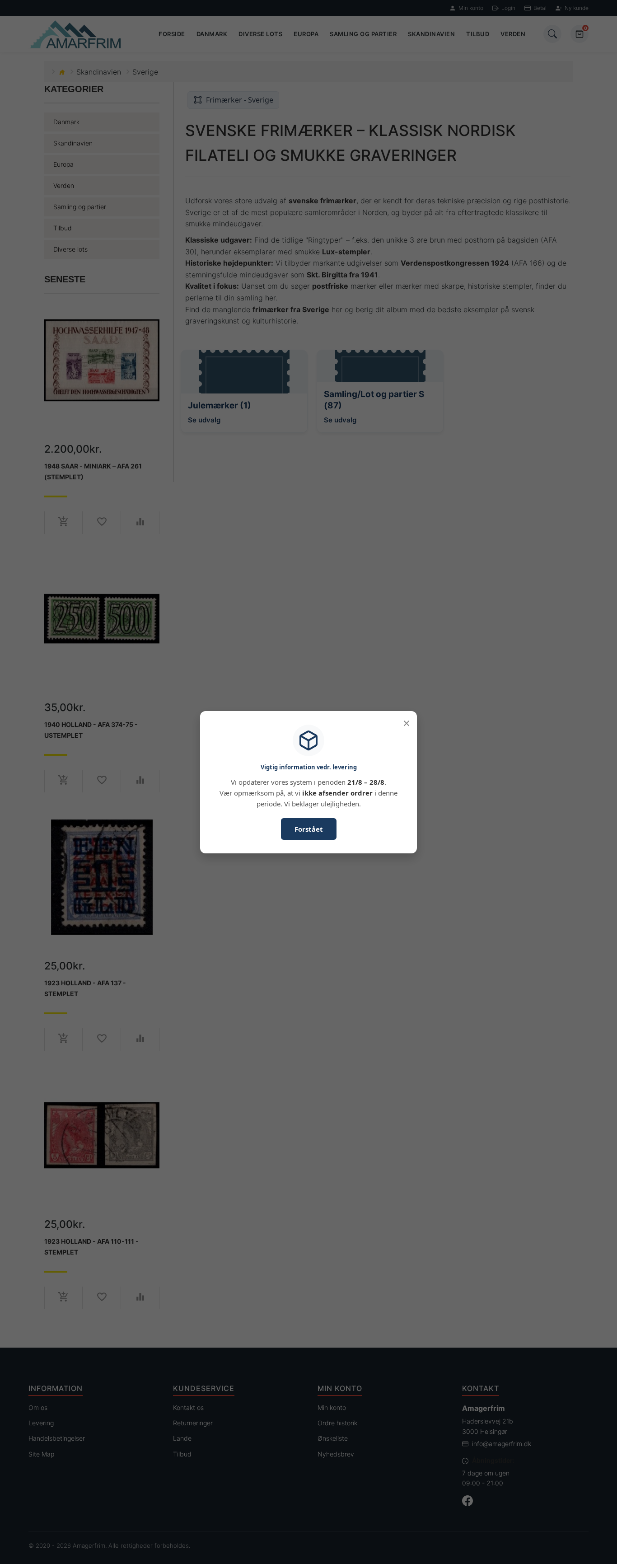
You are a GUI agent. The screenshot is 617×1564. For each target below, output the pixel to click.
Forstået (308, 829)
